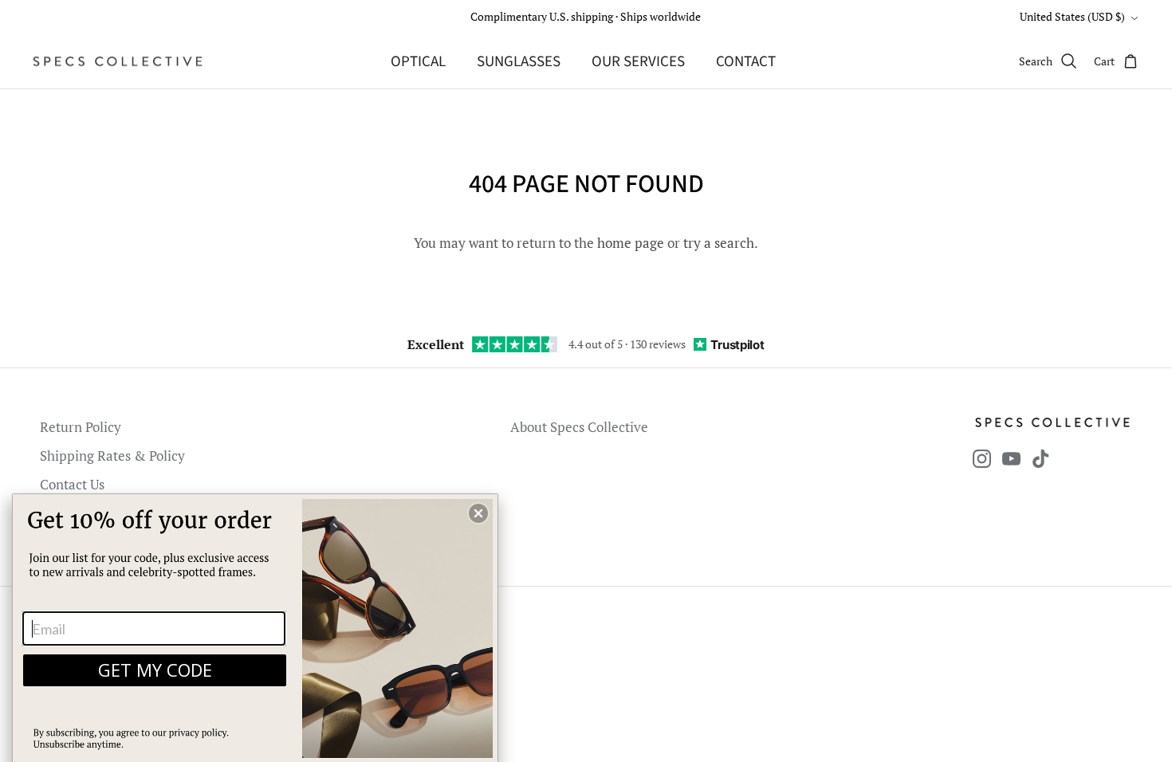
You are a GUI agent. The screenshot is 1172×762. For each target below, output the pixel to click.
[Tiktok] (1041, 459)
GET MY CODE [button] (155, 669)
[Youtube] (1011, 459)
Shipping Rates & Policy (112, 455)
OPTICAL (418, 62)
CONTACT (746, 62)
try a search (718, 243)
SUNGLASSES (518, 62)
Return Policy (80, 427)
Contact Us (72, 484)
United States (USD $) (1072, 16)
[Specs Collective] (117, 61)
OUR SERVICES (638, 62)
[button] (478, 513)
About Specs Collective (579, 427)
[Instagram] (982, 459)
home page (630, 243)
